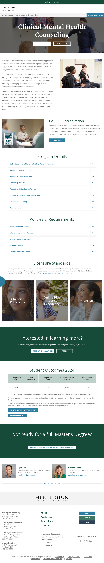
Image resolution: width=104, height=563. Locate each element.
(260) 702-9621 (7, 529)
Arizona (56, 2)
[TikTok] (94, 541)
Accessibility (59, 557)
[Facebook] (81, 541)
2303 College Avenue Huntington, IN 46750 (10, 515)
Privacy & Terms (74, 557)
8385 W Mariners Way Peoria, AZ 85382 (10, 546)
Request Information (43, 351)
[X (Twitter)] (87, 541)
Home (4, 15)
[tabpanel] (27, 471)
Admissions (47, 521)
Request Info (95, 15)
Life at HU (46, 525)
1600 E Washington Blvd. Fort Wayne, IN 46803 (11, 536)
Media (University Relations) (52, 537)
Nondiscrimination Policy (53, 559)
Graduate (10, 15)
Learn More (57, 140)
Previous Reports (17, 415)
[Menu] (100, 9)
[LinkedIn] (90, 541)
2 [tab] (52, 483)
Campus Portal (46, 545)
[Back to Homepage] (52, 498)
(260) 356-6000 (7, 519)
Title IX (69, 559)
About (44, 512)
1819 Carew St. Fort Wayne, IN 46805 (10, 526)
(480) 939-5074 (7, 549)
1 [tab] (48, 483)
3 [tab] (55, 483)
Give (87, 522)
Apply (42, 43)
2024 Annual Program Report (23, 410)
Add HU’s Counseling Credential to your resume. (52, 447)
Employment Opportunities (51, 534)
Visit (87, 513)
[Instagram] (84, 541)
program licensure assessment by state (55, 273)
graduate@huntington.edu (61, 344)
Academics (46, 517)
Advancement (46, 540)
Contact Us (62, 43)
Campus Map (46, 542)
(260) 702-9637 (7, 539)
